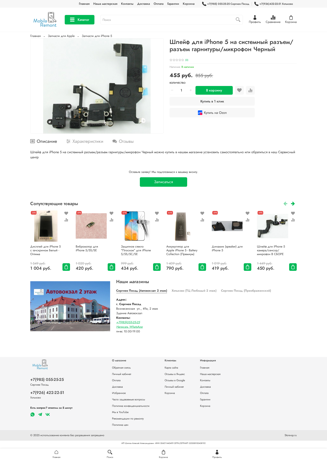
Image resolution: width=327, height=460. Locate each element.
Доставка (143, 4)
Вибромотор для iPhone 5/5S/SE (87, 248)
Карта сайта (171, 367)
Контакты (127, 4)
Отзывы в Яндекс (175, 374)
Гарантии (173, 4)
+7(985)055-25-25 (128, 322)
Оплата (159, 4)
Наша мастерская (105, 4)
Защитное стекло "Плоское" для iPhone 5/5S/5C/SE (136, 250)
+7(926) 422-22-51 (47, 392)
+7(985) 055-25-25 (47, 379)
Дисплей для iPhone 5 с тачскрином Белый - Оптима (45, 250)
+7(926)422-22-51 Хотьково (276, 4)
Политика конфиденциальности (130, 406)
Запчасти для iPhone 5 (97, 36)
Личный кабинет (121, 374)
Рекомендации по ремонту (128, 418)
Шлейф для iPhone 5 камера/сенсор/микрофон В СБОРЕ (271, 250)
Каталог (83, 19)
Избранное (119, 393)
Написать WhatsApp (129, 327)
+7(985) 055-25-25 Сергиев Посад (228, 4)
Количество (177, 83)
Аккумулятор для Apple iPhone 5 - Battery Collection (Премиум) (181, 250)
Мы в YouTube (120, 412)
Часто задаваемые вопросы (128, 399)
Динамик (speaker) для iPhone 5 (227, 248)
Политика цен (120, 425)
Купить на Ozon (215, 112)
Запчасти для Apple (61, 36)
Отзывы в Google (175, 380)
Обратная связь (121, 367)
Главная (84, 4)
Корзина (189, 4)
